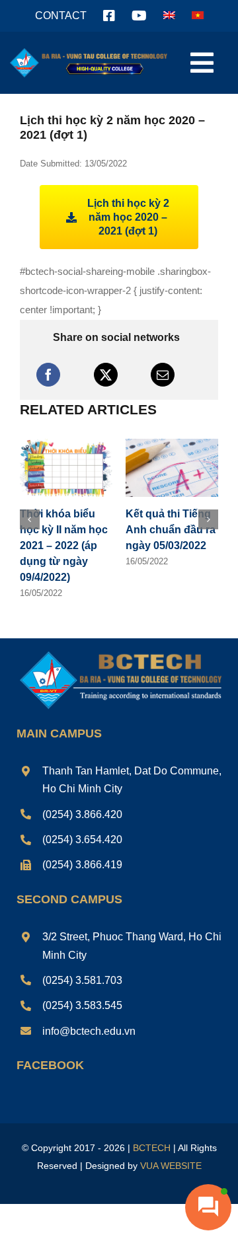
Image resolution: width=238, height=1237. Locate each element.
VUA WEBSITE (171, 1165)
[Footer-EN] (119, 652)
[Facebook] (48, 374)
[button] (30, 519)
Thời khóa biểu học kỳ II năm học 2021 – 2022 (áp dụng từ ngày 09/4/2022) (64, 545)
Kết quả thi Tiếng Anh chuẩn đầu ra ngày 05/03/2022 (171, 529)
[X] (106, 374)
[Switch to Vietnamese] (198, 16)
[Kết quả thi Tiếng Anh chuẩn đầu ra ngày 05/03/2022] (172, 444)
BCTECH (152, 1148)
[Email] (162, 374)
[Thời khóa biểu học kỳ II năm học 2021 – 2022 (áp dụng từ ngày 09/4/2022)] (66, 444)
